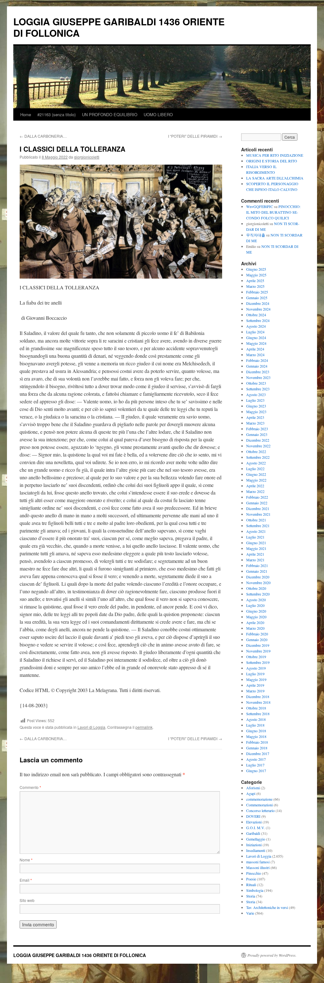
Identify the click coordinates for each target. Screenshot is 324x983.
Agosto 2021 (256, 531)
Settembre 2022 (258, 457)
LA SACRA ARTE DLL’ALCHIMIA (274, 177)
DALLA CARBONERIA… (43, 136)
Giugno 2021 (256, 542)
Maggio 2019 (256, 679)
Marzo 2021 (255, 559)
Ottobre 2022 (256, 451)
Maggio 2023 (256, 411)
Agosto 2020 (256, 599)
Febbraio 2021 (257, 565)
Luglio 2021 (255, 536)
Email (26, 880)
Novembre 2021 (258, 514)
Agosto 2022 (256, 462)
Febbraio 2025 (257, 291)
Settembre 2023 (258, 388)
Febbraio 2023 (257, 428)
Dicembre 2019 (257, 645)
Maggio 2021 (256, 548)
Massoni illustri (258, 867)
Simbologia (254, 890)
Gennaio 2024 (256, 366)
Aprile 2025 (255, 280)
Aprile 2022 (255, 485)
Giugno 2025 (256, 269)
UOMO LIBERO (158, 114)
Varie (250, 913)
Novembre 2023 (258, 377)
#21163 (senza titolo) (56, 114)
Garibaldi (253, 833)
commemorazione (259, 799)
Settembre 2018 (258, 713)
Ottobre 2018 (256, 707)
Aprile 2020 (255, 622)
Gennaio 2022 (256, 502)
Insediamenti (255, 850)
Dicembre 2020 (257, 576)
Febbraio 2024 (257, 360)
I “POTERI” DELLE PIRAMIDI (195, 136)
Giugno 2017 (256, 770)
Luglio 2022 (255, 468)
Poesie (251, 878)
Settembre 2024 (258, 320)
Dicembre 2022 (257, 440)
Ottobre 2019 (256, 656)
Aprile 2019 (255, 685)
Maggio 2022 (256, 479)
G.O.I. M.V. (255, 827)
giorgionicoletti (86, 157)
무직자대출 (255, 234)
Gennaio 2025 (256, 297)
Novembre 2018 (258, 702)
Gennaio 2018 (256, 747)
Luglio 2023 (255, 400)
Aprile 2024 (255, 348)
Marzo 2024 (255, 354)
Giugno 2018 (256, 730)
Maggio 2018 (256, 736)
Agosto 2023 (256, 394)
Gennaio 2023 (256, 434)
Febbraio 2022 (257, 497)
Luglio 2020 (255, 605)
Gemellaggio (255, 838)
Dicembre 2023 (257, 371)
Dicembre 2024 (257, 303)
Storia (250, 895)
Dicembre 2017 (257, 753)
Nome (26, 859)
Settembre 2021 (258, 525)
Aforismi (253, 787)
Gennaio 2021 (256, 571)
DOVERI (253, 816)
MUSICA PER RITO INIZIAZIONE (274, 155)
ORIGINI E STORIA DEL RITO (271, 160)
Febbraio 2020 (257, 633)
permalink (144, 727)
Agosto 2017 (256, 759)
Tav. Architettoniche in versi (267, 907)
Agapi (250, 793)
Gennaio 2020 (256, 639)
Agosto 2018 (256, 719)
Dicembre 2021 (257, 508)
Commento (30, 787)
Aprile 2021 (255, 554)
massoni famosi (258, 861)
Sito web (27, 900)
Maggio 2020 (256, 616)
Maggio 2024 (256, 343)
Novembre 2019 (258, 650)
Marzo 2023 (255, 422)
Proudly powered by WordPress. (271, 955)
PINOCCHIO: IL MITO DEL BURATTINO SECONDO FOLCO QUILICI (273, 212)
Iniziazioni (254, 844)
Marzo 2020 (255, 628)
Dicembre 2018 (257, 696)
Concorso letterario (260, 810)
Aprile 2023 (255, 417)
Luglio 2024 (255, 331)
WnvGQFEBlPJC (259, 206)
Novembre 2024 (258, 309)
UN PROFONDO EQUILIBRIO (109, 114)
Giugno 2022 (256, 474)
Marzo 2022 (255, 491)
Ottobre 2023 (256, 383)
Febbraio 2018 (257, 742)
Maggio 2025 (256, 274)
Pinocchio (253, 873)
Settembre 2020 (258, 593)
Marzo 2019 (255, 690)
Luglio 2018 (255, 725)
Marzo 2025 (255, 286)
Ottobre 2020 (256, 588)
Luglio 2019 (255, 673)
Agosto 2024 (256, 326)
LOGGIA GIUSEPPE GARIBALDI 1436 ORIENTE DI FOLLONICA (119, 27)
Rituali (251, 884)
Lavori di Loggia (91, 727)
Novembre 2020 (258, 582)
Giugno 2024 (256, 337)
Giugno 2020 (256, 611)
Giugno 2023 (256, 405)
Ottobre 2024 (256, 314)
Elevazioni (254, 821)
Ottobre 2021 (256, 519)
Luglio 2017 (255, 764)
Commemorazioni (259, 804)
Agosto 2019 (256, 668)
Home (25, 114)
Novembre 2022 (258, 445)
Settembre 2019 (258, 662)
